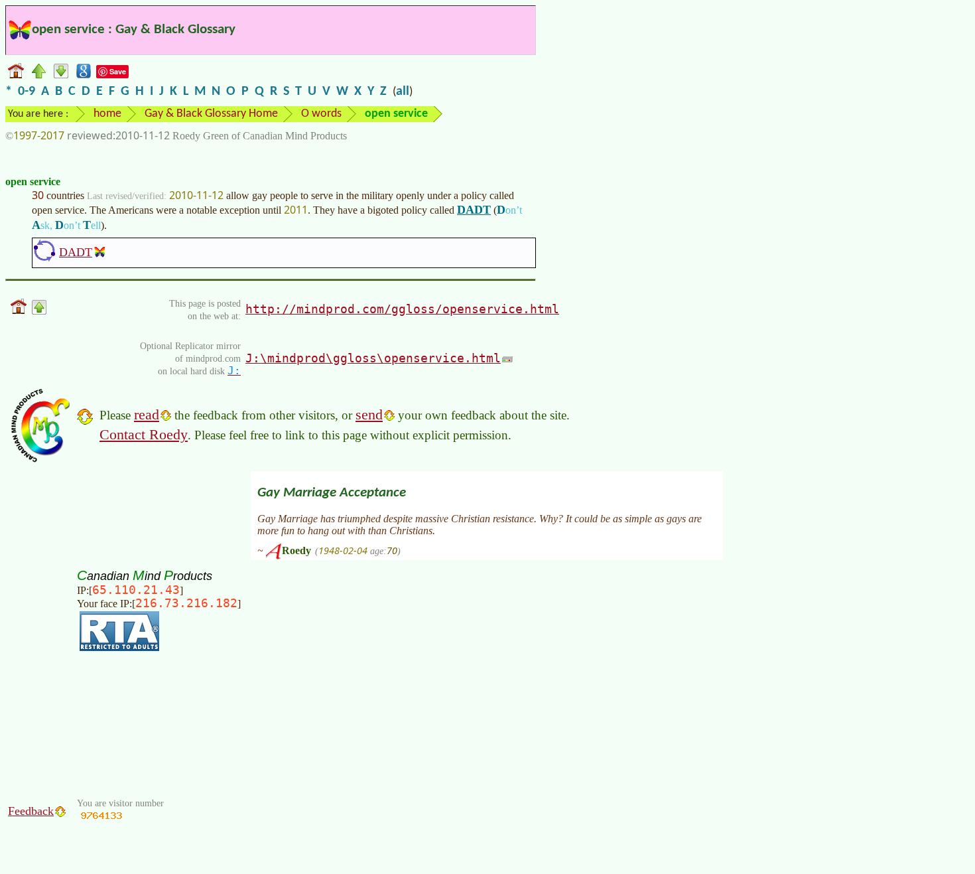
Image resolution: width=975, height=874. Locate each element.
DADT (474, 209)
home (107, 114)
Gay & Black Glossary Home (211, 114)
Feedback (31, 811)
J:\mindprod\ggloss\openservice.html (373, 358)
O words (321, 114)
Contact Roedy (143, 434)
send (369, 414)
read (146, 414)
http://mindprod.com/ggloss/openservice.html (402, 309)
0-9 (26, 91)
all (402, 91)
